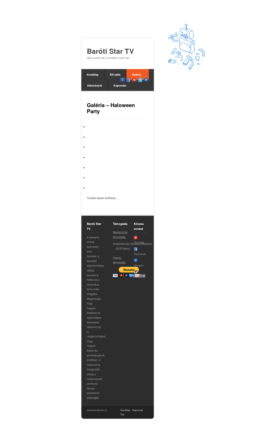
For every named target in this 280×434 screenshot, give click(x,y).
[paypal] (146, 80)
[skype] (140, 80)
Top (122, 414)
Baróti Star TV (110, 51)
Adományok (94, 85)
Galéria (136, 74)
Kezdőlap (92, 74)
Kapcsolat (120, 85)
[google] (122, 80)
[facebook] (128, 80)
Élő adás (115, 74)
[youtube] (134, 80)
